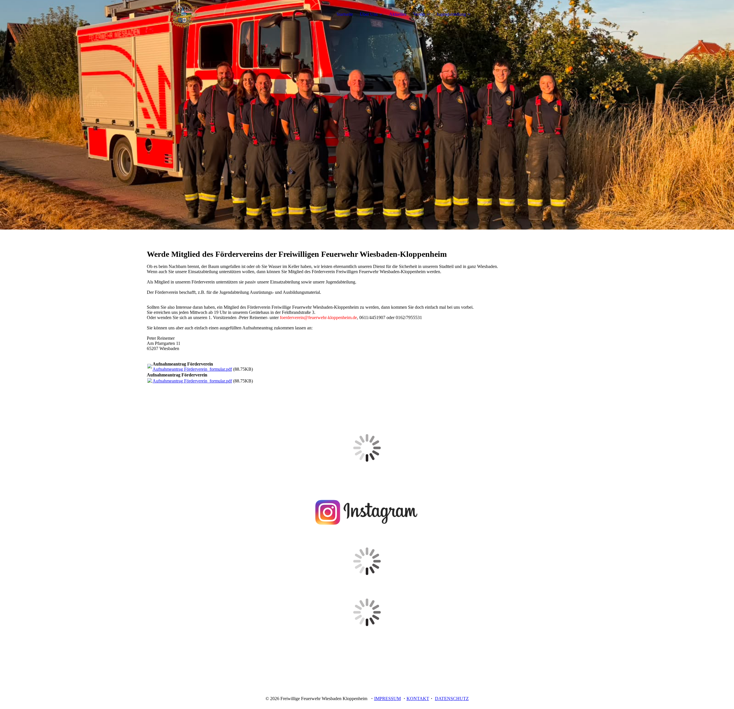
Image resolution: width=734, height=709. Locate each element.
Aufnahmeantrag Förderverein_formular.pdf (192, 369)
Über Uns (369, 14)
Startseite (345, 14)
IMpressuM (387, 698)
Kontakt (418, 698)
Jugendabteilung (451, 14)
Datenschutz (452, 698)
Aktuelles (397, 14)
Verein (419, 14)
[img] (182, 14)
